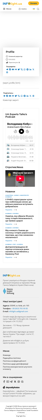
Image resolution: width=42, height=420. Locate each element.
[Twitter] (18, 69)
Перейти (8, 210)
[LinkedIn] (30, 69)
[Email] (12, 69)
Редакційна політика (12, 358)
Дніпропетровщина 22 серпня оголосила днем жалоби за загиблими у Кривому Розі (17, 250)
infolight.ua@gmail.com (18, 311)
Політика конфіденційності (14, 361)
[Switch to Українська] (34, 9)
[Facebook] (10, 69)
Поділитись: (8, 93)
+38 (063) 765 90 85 (19, 308)
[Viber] (21, 69)
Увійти (24, 9)
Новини (9, 197)
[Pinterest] (27, 69)
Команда (6, 355)
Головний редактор (15, 56)
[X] (33, 69)
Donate (33, 3)
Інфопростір (24, 195)
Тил (14, 244)
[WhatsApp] (24, 69)
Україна (16, 213)
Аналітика (9, 195)
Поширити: (10, 66)
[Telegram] (7, 69)
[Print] (7, 72)
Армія (17, 195)
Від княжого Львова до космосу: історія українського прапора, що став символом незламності (20, 234)
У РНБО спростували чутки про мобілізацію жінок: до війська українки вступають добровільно (19, 203)
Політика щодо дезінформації (15, 364)
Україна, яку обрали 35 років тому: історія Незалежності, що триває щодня (19, 218)
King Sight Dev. (21, 416)
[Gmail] (15, 69)
